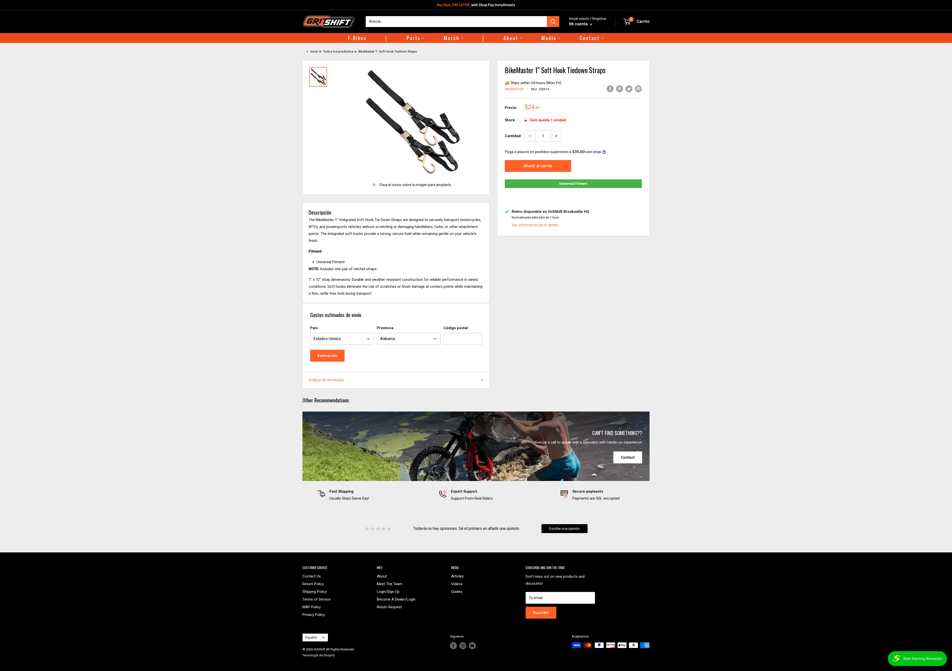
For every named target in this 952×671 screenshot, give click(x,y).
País (314, 328)
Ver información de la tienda (535, 225)
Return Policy (313, 584)
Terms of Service (316, 599)
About (382, 576)
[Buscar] (553, 21)
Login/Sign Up (388, 591)
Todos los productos (338, 51)
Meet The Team (389, 584)
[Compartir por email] (638, 88)
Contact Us (311, 576)
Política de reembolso (326, 380)
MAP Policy (311, 607)
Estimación (327, 355)
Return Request (389, 607)
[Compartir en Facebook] (610, 88)
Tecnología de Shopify (318, 655)
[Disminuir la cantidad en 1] (530, 136)
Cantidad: (513, 136)
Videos (457, 584)
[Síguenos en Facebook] (453, 645)
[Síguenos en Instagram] (462, 645)
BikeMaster (514, 89)
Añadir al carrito (538, 166)
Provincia (385, 328)
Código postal (456, 328)
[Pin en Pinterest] (619, 88)
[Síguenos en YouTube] (472, 645)
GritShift (319, 649)
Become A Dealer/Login (396, 599)
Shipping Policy (314, 591)
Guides (456, 591)
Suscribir (541, 612)
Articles (457, 576)
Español (311, 637)
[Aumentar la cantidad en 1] (556, 136)
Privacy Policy (313, 614)
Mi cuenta (579, 24)
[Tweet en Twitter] (628, 88)
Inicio (314, 51)
